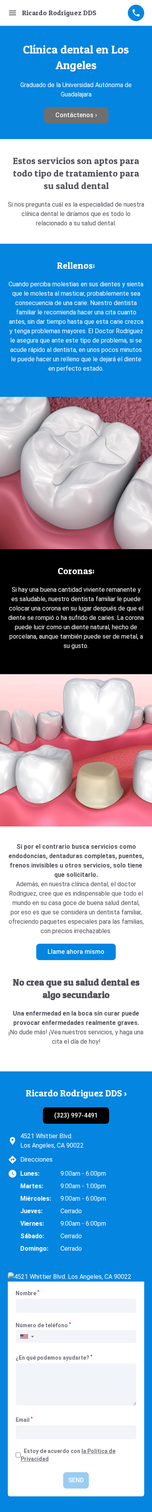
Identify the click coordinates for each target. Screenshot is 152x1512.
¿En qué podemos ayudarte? (54, 1357)
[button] (27, 1336)
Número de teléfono (43, 1325)
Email (24, 1419)
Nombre (27, 1292)
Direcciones (36, 1159)
